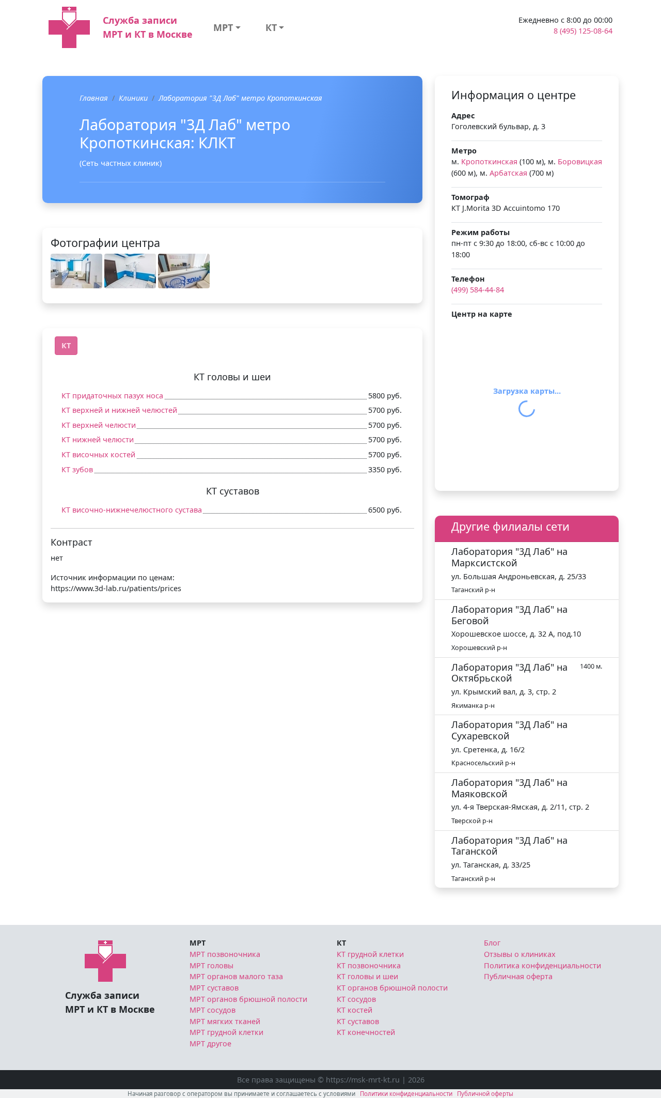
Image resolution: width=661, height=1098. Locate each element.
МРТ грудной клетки (226, 1032)
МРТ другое (210, 1043)
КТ (271, 27)
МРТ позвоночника (225, 954)
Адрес (463, 115)
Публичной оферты (485, 1093)
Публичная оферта (518, 976)
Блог (492, 943)
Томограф (470, 197)
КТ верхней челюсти (98, 425)
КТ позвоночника (369, 965)
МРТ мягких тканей (225, 1021)
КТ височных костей (98, 454)
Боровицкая (580, 161)
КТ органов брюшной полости (392, 988)
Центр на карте (481, 314)
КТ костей (354, 1010)
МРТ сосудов (212, 1010)
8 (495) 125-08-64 (583, 31)
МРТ (223, 27)
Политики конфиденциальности (406, 1093)
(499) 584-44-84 (477, 290)
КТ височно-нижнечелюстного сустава (131, 510)
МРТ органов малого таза (236, 976)
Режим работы (480, 232)
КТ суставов (358, 1021)
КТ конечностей (366, 1032)
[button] (76, 271)
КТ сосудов (356, 999)
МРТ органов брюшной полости (248, 999)
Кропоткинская (489, 161)
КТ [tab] (66, 345)
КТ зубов (77, 469)
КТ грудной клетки (370, 954)
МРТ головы (211, 965)
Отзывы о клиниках (520, 954)
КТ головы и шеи (367, 976)
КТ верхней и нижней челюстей (119, 410)
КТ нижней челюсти (97, 439)
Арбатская (508, 173)
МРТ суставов (214, 988)
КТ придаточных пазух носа (112, 395)
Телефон (468, 279)
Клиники (133, 98)
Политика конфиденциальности (542, 965)
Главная (94, 98)
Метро (464, 151)
